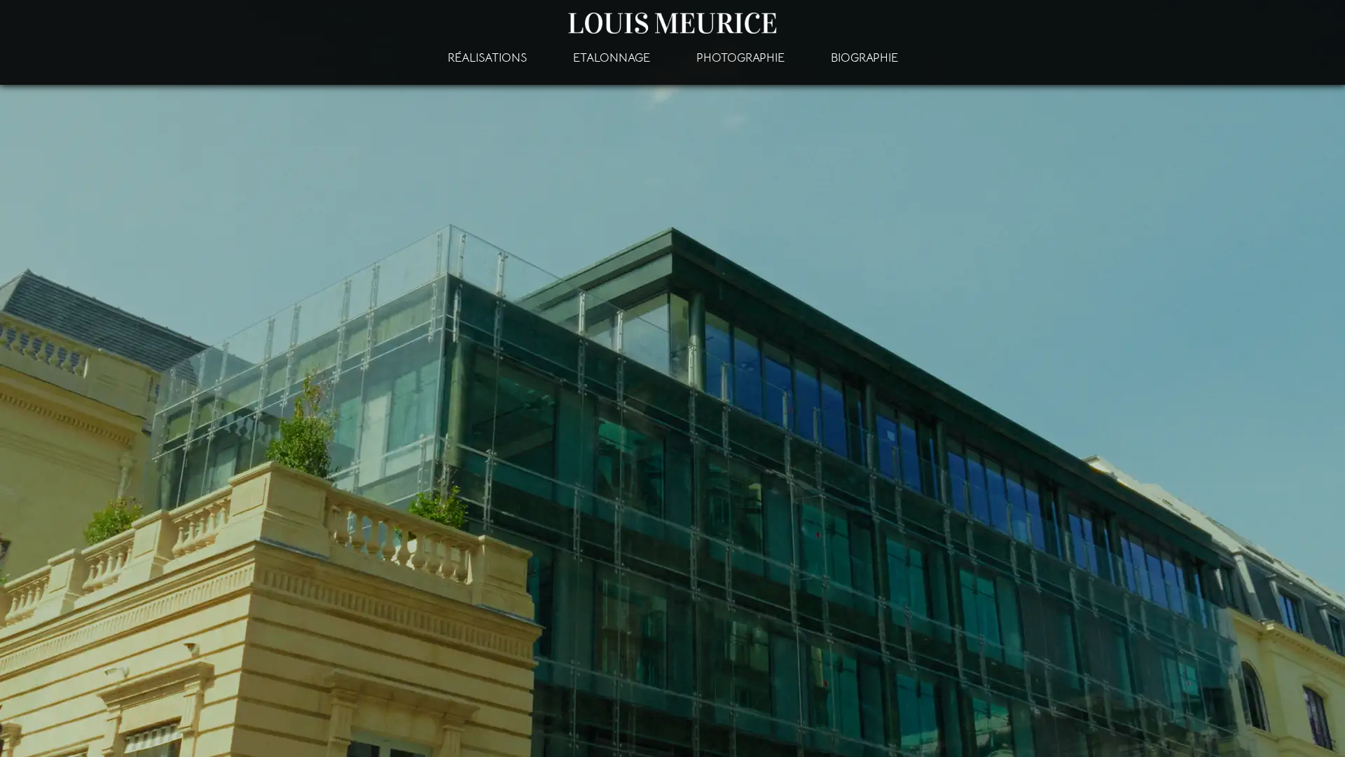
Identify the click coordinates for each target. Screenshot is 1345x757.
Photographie (740, 57)
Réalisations (487, 57)
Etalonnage (611, 57)
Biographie (864, 57)
